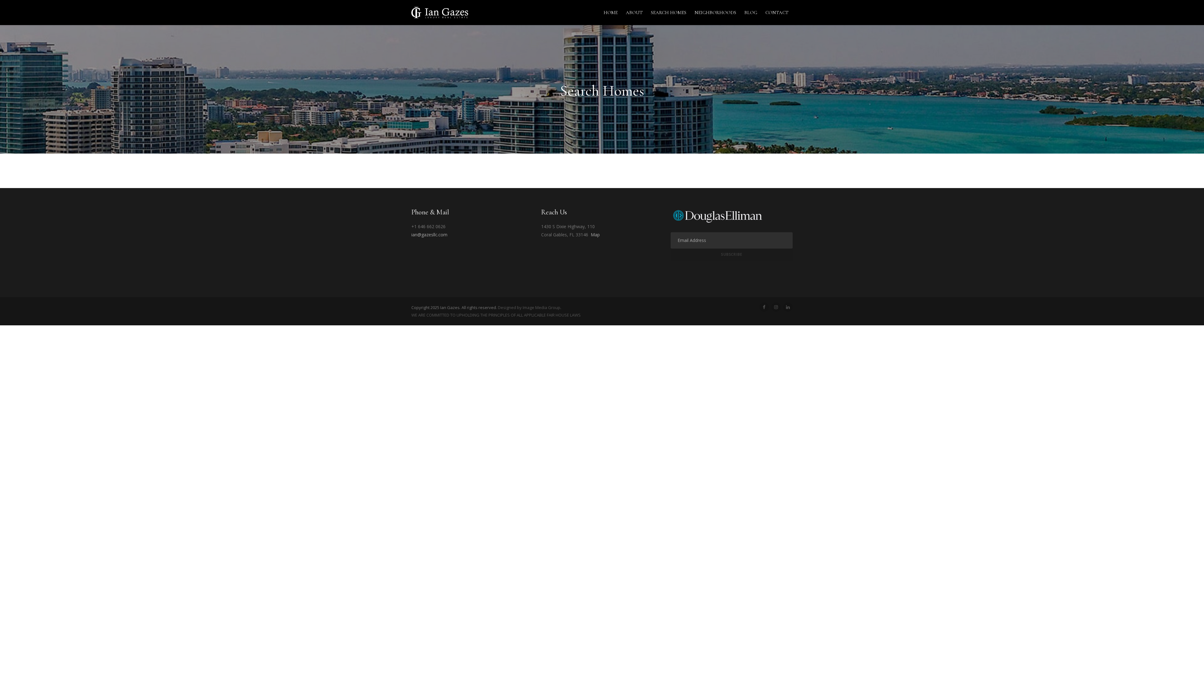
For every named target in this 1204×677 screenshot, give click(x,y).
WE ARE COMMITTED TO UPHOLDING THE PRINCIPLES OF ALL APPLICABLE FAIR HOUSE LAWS (496, 315)
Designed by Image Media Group (529, 307)
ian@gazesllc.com (429, 235)
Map (595, 235)
